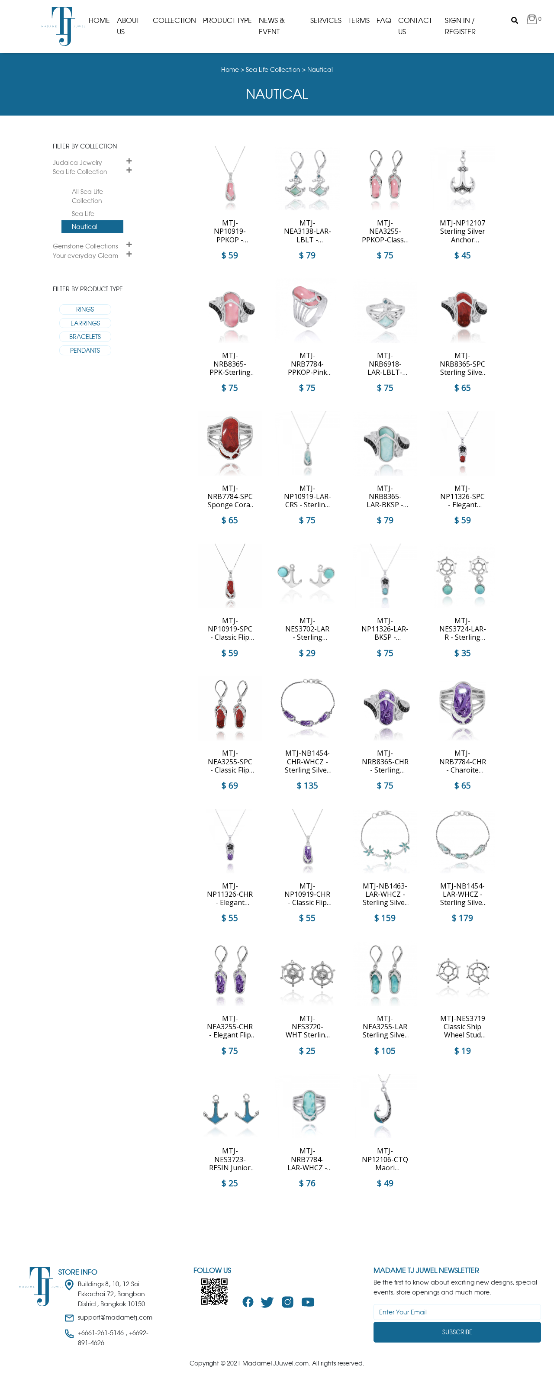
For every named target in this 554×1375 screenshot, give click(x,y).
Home (99, 20)
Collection (174, 20)
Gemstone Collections (85, 246)
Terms (359, 20)
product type (227, 20)
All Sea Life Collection (87, 196)
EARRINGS (85, 323)
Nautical (84, 226)
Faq (384, 20)
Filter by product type (88, 289)
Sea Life (83, 213)
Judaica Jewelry (77, 162)
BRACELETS (85, 336)
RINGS (85, 309)
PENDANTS (85, 350)
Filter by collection (85, 146)
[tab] (92, 162)
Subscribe (457, 1332)
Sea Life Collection (80, 171)
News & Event (272, 26)
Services (325, 20)
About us (128, 26)
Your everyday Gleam (85, 255)
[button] (534, 20)
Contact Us (415, 26)
